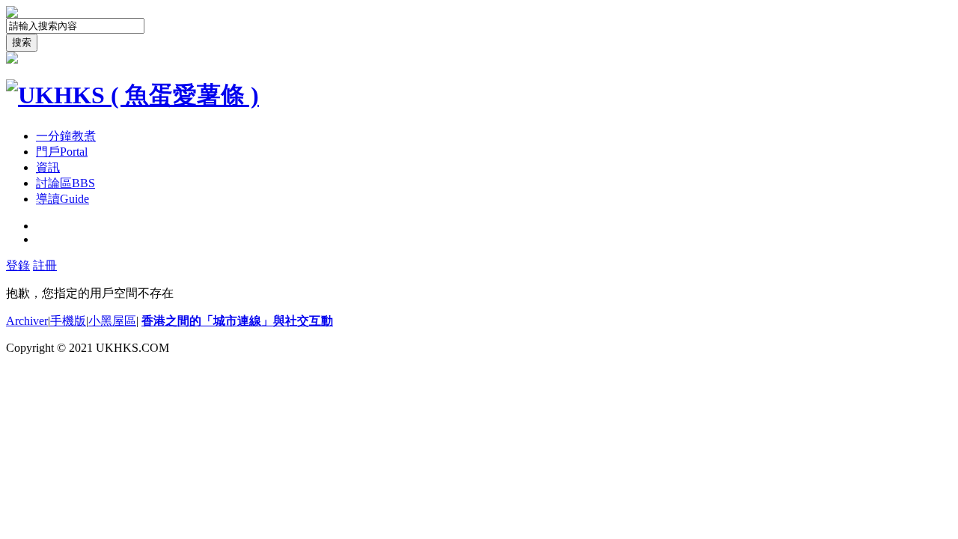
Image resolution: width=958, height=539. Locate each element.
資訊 (48, 167)
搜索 (21, 42)
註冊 (45, 265)
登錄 (18, 265)
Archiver (27, 320)
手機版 (68, 320)
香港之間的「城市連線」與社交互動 (237, 320)
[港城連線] (132, 95)
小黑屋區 (112, 320)
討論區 (65, 183)
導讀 (62, 198)
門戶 (62, 151)
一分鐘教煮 (66, 136)
